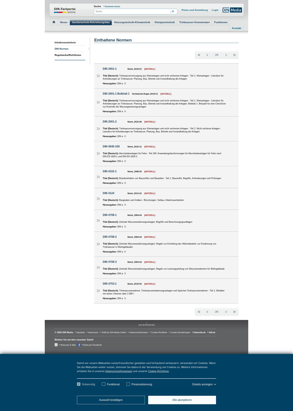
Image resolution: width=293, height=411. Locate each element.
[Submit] (173, 11)
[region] (146, 376)
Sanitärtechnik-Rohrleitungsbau (91, 22)
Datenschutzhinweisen (118, 371)
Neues (63, 22)
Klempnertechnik (165, 22)
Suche (97, 6)
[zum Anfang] (199, 55)
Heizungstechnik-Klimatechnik (132, 22)
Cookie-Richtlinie (158, 371)
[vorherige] (207, 55)
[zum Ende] (234, 55)
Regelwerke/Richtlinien (68, 55)
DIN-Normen (62, 48)
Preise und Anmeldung (195, 10)
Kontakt (236, 28)
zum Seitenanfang (146, 325)
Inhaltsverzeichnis (65, 42)
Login (215, 10)
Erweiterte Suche (112, 6)
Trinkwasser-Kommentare (194, 22)
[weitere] (226, 55)
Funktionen (221, 22)
